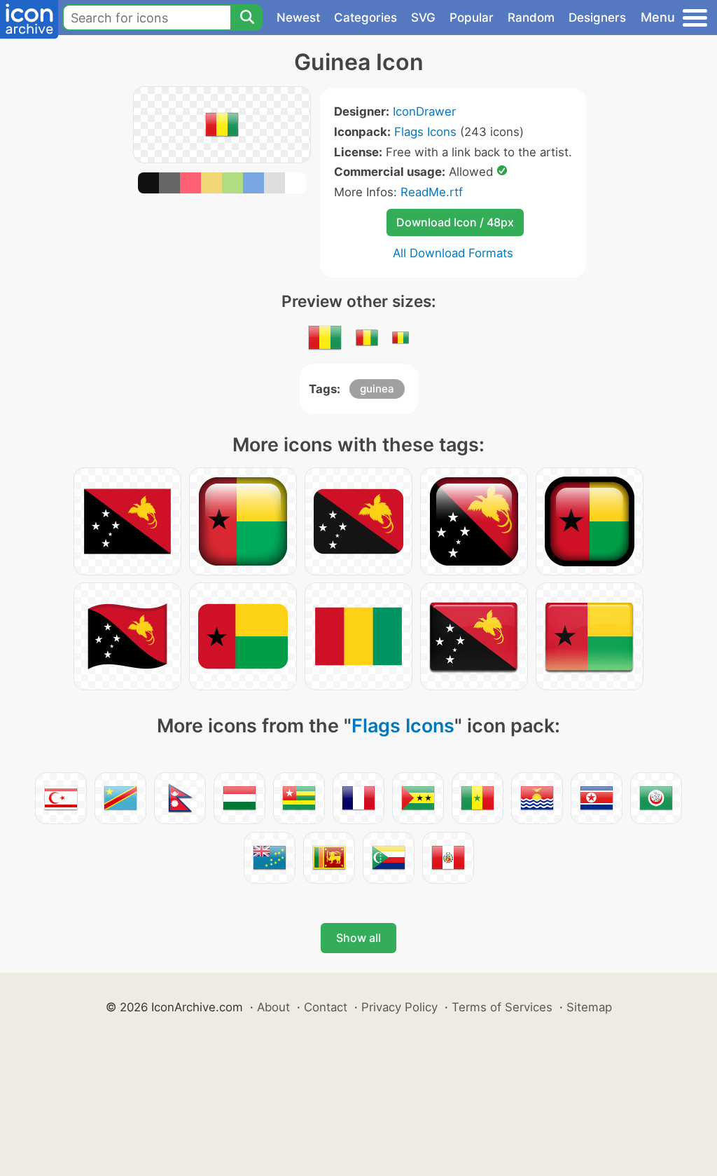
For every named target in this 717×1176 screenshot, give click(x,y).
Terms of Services (502, 1007)
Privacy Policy (399, 1007)
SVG (423, 18)
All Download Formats (453, 253)
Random (531, 18)
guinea (377, 388)
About (273, 1007)
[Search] (246, 17)
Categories (365, 18)
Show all (358, 938)
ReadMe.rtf (432, 192)
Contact (325, 1007)
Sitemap (589, 1007)
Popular (472, 18)
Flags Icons (425, 132)
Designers (597, 18)
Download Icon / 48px (455, 222)
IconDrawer (424, 111)
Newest (298, 18)
